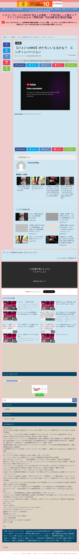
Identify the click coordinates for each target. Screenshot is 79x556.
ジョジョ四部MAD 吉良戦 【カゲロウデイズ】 (21, 252)
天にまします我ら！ (9, 505)
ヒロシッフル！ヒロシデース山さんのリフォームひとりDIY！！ (22, 507)
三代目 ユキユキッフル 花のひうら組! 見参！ (17, 520)
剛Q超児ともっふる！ (9, 513)
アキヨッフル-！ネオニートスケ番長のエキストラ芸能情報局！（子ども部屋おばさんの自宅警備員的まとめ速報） (38, 486)
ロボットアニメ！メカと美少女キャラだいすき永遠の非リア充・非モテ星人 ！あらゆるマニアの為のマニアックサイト (39, 465)
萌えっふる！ (7, 503)
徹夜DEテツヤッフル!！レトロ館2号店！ (15, 511)
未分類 (18, 43)
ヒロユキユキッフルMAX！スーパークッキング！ (18, 509)
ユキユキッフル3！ (9, 501)
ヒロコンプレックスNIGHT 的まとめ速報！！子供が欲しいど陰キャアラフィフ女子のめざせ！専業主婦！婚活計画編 (38, 499)
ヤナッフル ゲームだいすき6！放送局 (14, 515)
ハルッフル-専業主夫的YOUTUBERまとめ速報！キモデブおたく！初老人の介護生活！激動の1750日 (33, 467)
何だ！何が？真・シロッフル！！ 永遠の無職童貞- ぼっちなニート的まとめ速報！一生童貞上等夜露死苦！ (37, 459)
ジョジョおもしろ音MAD (65, 258)
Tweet (6, 51)
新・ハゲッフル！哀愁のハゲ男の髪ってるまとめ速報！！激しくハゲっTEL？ (26, 455)
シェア (6, 45)
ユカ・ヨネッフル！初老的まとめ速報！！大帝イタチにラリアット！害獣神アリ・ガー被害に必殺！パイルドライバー (39, 476)
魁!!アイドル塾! (8, 522)
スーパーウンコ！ (8, 453)
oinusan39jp (72, 55)
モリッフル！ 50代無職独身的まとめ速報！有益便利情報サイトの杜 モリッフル (29, 492)
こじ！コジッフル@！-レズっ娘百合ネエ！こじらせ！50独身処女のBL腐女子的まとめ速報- (31, 457)
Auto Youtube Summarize (32, 114)
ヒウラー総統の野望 (9, 518)
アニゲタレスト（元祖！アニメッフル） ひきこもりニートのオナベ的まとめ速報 (28, 469)
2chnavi (5, 547)
